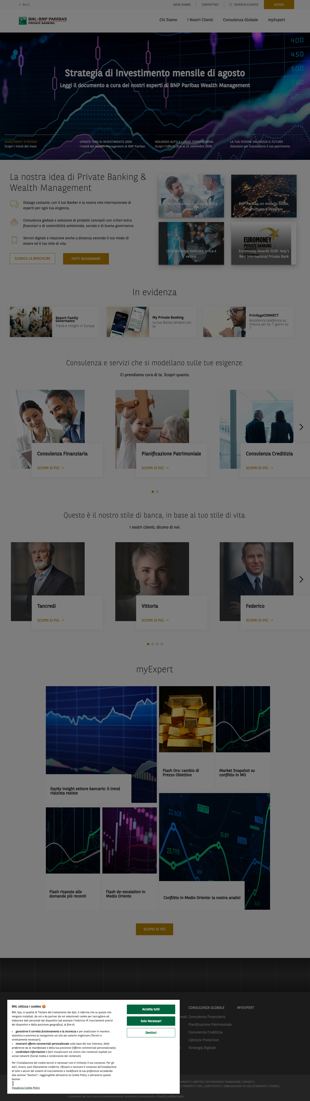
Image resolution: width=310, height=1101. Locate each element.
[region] (93, 1046)
